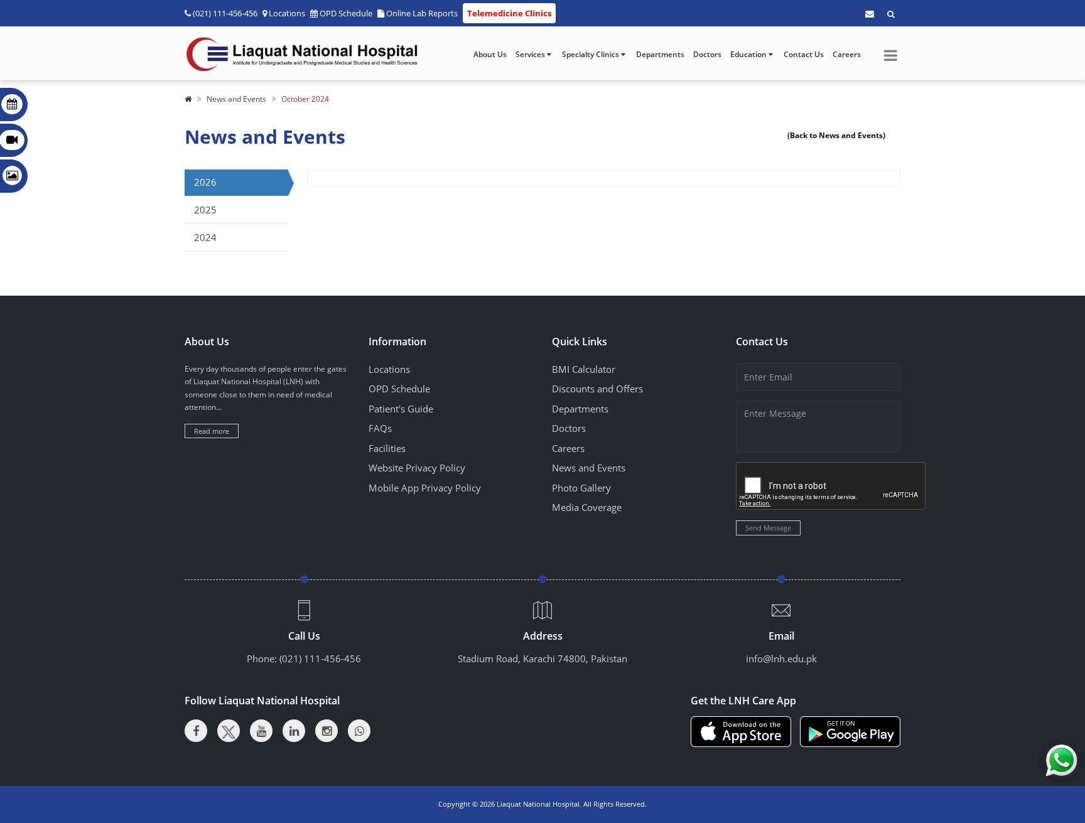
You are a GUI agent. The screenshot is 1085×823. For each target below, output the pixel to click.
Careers (847, 54)
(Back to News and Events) (836, 135)
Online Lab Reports (422, 13)
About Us (490, 54)
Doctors (707, 54)
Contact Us (804, 54)
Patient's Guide (401, 408)
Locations (287, 13)
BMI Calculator (583, 369)
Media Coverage (587, 507)
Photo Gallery (581, 487)
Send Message (768, 527)
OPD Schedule (346, 13)
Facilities (387, 448)
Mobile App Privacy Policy (425, 487)
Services (531, 54)
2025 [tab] (205, 209)
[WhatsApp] (359, 730)
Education (749, 54)
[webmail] (869, 13)
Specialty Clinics (591, 54)
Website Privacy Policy (417, 467)
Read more (211, 431)
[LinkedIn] (294, 730)
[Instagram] (326, 730)
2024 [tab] (205, 237)
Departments (660, 54)
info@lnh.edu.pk (781, 658)
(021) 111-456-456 (320, 658)
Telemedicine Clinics (509, 13)
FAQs (380, 428)
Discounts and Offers (597, 388)
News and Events (236, 99)
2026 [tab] (205, 182)
